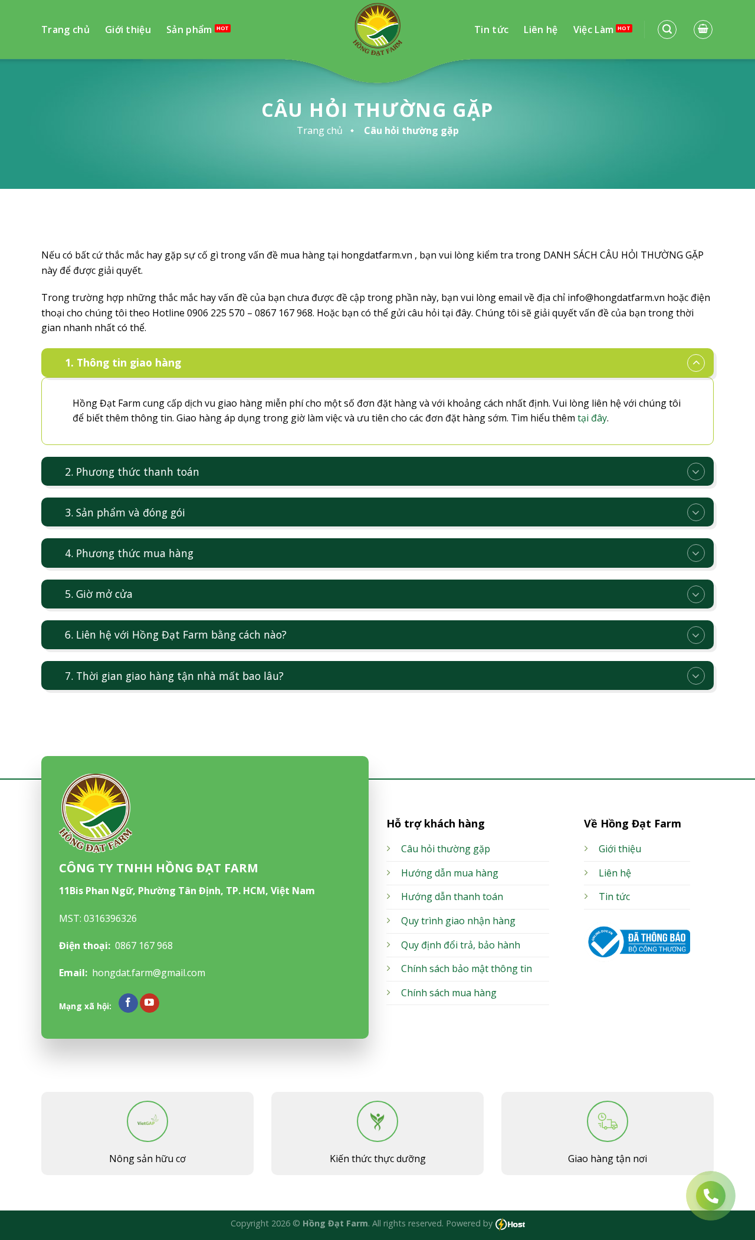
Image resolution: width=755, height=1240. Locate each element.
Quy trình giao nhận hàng (458, 920)
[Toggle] (696, 363)
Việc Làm (593, 29)
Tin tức (491, 29)
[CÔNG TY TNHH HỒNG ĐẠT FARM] (377, 29)
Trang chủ (65, 29)
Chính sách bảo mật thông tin (466, 968)
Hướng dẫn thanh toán (452, 896)
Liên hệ (540, 29)
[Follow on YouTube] (149, 1003)
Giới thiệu (128, 29)
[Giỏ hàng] (703, 29)
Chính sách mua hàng (449, 992)
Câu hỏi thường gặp (445, 848)
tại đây (592, 417)
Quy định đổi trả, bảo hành (460, 944)
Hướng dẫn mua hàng (449, 872)
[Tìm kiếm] (667, 29)
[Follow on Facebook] (128, 1003)
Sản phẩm (189, 29)
